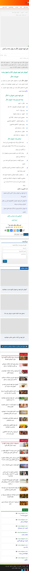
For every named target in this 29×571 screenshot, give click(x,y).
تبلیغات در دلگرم (13, 566)
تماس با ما (19, 566)
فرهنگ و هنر (24, 522)
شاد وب (25, 547)
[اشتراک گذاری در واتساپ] (8, 230)
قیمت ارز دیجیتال (23, 528)
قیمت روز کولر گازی (22, 541)
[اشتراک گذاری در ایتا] (14, 230)
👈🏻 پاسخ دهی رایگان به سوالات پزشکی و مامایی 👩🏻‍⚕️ (14, 346)
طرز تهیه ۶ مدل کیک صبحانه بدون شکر (10, 503)
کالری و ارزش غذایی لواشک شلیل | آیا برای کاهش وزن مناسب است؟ (10, 459)
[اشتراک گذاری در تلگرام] (18, 230)
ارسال (5, 261)
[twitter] (22, 570)
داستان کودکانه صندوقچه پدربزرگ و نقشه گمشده (10, 496)
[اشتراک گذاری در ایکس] (21, 230)
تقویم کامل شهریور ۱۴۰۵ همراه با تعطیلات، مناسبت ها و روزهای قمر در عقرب (10, 482)
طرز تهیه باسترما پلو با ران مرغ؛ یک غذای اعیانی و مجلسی (10, 489)
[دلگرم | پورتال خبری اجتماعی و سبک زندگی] (27, 3)
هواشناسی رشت (23, 553)
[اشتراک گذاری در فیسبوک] (11, 230)
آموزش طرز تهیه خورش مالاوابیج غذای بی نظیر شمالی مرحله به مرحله (14, 202)
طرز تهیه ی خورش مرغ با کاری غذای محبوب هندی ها (14, 194)
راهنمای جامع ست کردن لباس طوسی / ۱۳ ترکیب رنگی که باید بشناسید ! (10, 474)
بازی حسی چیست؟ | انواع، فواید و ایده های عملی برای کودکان (10, 452)
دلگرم (26, 91)
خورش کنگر (16, 234)
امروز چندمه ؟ (24, 515)
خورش (21, 234)
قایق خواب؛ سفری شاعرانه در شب (10, 465)
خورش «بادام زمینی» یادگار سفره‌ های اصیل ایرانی (15, 210)
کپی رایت (7, 566)
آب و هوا (20, 568)
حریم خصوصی (25, 568)
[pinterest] (27, 570)
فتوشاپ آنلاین (14, 568)
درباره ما (23, 566)
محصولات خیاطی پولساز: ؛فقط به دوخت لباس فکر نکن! (10, 444)
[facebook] (25, 570)
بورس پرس (25, 534)
